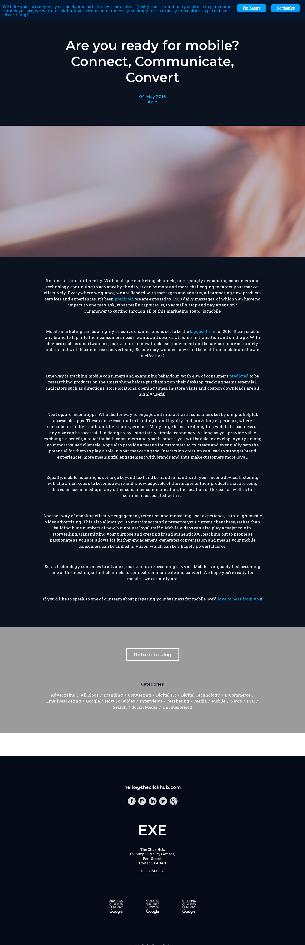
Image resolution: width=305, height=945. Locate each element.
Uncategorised (177, 707)
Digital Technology (200, 695)
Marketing (178, 701)
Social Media (145, 707)
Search (120, 707)
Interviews (151, 701)
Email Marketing (63, 701)
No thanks (285, 7)
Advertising (63, 695)
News (236, 701)
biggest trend (203, 331)
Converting (139, 695)
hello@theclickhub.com (152, 787)
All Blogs (90, 695)
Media (200, 701)
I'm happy (251, 7)
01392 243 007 (152, 871)
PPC (251, 701)
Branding (113, 695)
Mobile (218, 701)
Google (93, 701)
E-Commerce (237, 695)
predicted (124, 299)
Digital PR (166, 695)
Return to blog (152, 654)
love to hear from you (239, 599)
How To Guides (120, 701)
